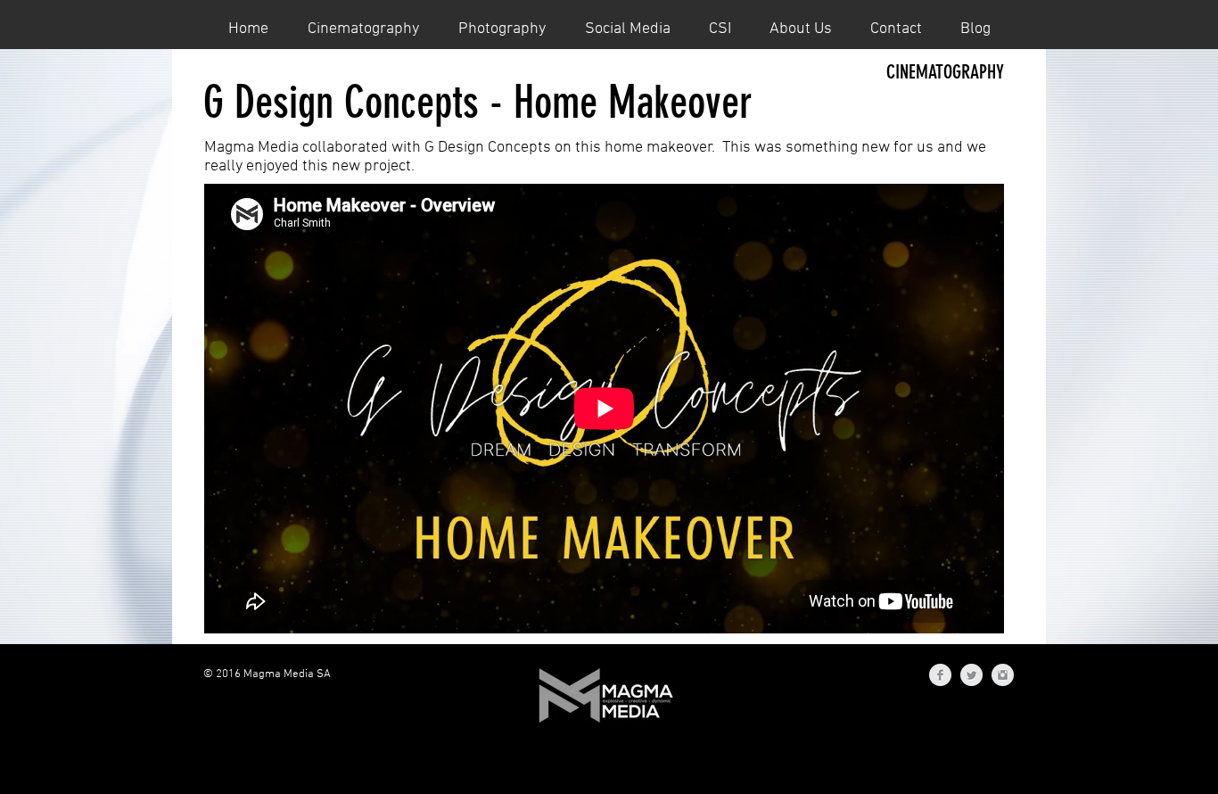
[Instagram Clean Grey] (1003, 675)
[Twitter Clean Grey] (971, 675)
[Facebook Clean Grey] (940, 675)
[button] (363, 28)
